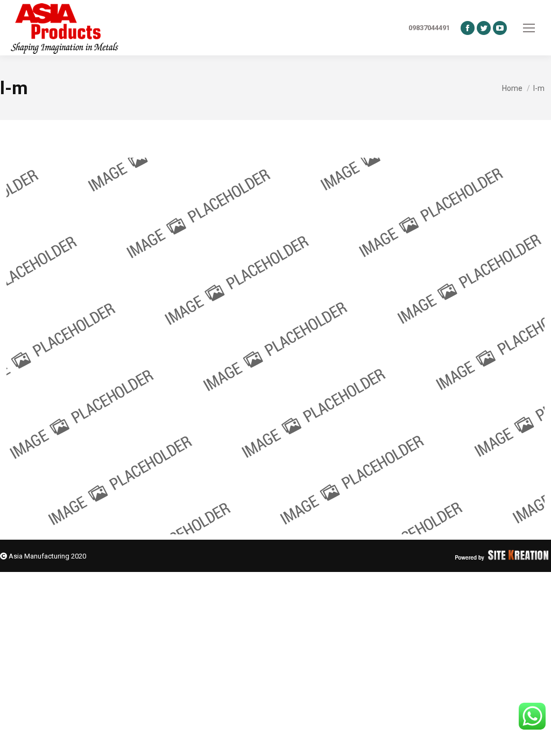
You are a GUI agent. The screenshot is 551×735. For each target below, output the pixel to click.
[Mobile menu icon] (529, 28)
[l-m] (275, 346)
